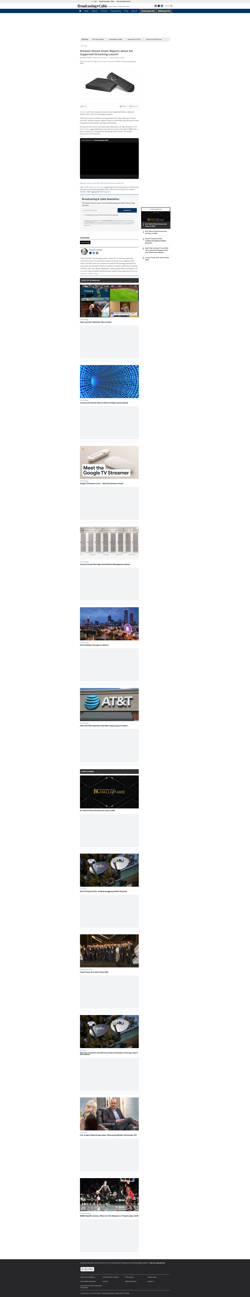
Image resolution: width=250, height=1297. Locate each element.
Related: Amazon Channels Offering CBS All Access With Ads (102, 183)
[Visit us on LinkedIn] (162, 6)
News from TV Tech (134, 39)
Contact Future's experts (111, 1277)
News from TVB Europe (154, 39)
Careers (105, 1281)
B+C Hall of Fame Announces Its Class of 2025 (156, 232)
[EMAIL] (97, 253)
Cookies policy (151, 1277)
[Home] (80, 11)
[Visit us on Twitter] (159, 6)
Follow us (124, 106)
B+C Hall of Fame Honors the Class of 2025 (156, 225)
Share (84, 106)
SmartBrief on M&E (115, 39)
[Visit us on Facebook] (155, 6)
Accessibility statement (88, 1281)
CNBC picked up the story (94, 187)
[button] (168, 6)
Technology (83, 46)
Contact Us (150, 1281)
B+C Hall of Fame (98, 39)
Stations (95, 11)
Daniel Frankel (86, 57)
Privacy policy (129, 1277)
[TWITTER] (91, 253)
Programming (116, 11)
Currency (104, 11)
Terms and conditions (87, 1277)
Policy (126, 11)
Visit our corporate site (157, 1263)
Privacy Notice (90, 222)
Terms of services (107, 220)
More (133, 11)
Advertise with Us (130, 1281)
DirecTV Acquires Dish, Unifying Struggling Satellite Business (155, 241)
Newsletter (135, 106)
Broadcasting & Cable (100, 57)
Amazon (83, 112)
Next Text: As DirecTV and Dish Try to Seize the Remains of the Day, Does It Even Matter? (156, 250)
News (86, 11)
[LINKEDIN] (94, 253)
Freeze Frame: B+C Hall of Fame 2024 (157, 259)
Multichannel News (123, 1)
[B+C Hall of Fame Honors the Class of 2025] (155, 220)
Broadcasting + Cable (106, 1)
